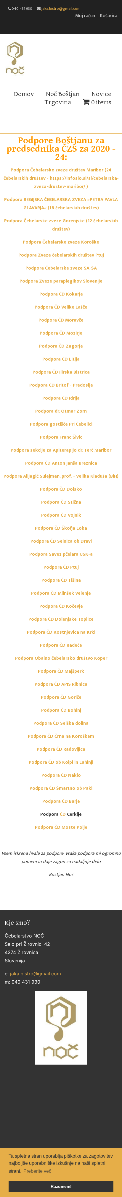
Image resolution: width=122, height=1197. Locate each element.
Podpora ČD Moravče (61, 320)
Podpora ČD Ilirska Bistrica (61, 372)
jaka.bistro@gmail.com (61, 8)
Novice (101, 94)
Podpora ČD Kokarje (61, 294)
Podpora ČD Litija (61, 359)
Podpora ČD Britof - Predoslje (61, 385)
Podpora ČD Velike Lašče (61, 307)
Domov (24, 94)
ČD (63, 814)
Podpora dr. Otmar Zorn (61, 411)
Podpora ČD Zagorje (61, 346)
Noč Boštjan (63, 94)
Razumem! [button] (61, 1186)
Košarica (108, 16)
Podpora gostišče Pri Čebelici (61, 424)
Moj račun (85, 16)
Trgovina (57, 102)
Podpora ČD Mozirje (61, 333)
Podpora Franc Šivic (61, 437)
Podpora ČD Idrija (61, 398)
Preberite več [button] (37, 1171)
